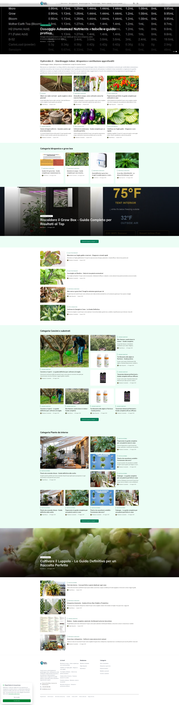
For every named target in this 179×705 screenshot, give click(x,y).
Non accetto (17, 697)
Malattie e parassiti (106, 3)
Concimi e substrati (117, 3)
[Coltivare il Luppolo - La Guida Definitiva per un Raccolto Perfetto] (89, 552)
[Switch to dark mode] (137, 3)
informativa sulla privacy (14, 693)
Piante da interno (96, 3)
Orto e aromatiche (73, 3)
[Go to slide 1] (173, 51)
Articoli (62, 660)
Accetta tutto (17, 700)
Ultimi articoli (64, 3)
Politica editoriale (82, 696)
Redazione (83, 660)
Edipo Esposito (83, 666)
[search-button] (134, 3)
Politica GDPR (74, 696)
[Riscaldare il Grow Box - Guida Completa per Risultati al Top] (89, 211)
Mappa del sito (91, 696)
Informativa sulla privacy (60, 696)
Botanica (43, 93)
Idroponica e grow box (84, 3)
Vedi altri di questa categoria (88, 241)
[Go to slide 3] (176, 51)
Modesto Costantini (84, 663)
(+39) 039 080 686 (46, 686)
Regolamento (43, 696)
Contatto (68, 696)
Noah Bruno (43, 41)
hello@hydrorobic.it (46, 689)
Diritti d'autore (50, 696)
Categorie (103, 660)
